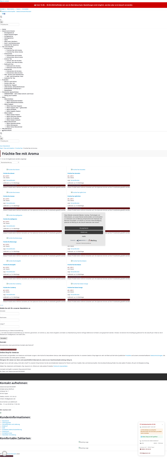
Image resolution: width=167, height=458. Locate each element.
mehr (84, 236)
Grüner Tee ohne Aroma (14, 62)
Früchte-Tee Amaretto (73, 173)
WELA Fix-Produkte (13, 118)
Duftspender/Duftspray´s (12, 88)
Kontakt (2, 9)
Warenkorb (7, 130)
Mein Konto (10, 9)
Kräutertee (8, 69)
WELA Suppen (8, 104)
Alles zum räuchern (10, 41)
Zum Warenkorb (5, 146)
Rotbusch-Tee (8, 64)
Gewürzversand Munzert (8, 454)
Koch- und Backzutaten (12, 43)
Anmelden (25, 9)
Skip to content (4, 1)
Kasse (18, 9)
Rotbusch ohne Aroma (14, 67)
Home (4, 29)
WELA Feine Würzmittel (14, 127)
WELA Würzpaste (12, 125)
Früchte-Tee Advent (8, 173)
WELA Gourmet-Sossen (14, 116)
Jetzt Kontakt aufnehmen (8, 349)
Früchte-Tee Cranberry (9, 287)
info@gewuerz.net (9, 399)
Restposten (8, 90)
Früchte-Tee (8, 48)
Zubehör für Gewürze (11, 45)
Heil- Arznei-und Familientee (14, 74)
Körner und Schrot (10, 81)
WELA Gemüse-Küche (14, 123)
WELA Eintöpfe (11, 109)
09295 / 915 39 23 (10, 396)
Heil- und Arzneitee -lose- (15, 76)
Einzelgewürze (9, 33)
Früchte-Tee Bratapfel (9, 264)
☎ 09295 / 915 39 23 (145, 449)
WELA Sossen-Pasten (13, 114)
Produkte (5, 80)
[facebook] (4, 13)
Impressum (5, 431)
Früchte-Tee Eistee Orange (75, 287)
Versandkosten (10, 180)
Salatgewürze (8, 38)
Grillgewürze (8, 36)
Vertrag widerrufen (6, 456)
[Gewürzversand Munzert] (15, 11)
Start (1, 148)
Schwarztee (8, 53)
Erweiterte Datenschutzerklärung (12, 429)
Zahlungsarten (6, 422)
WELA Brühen (8, 99)
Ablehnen (83, 232)
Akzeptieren (83, 228)
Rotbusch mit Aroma (13, 66)
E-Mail (2, 324)
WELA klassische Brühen (15, 101)
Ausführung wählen (10, 185)
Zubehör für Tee (9, 78)
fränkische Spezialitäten (60, 366)
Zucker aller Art (9, 83)
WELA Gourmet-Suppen (14, 106)
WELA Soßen (8, 113)
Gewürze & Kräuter (8, 31)
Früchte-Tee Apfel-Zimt (74, 196)
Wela (4, 97)
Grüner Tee (8, 59)
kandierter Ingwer (10, 85)
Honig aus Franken (10, 95)
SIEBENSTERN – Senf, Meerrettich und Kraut (18, 94)
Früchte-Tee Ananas (8, 196)
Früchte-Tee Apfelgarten (10, 219)
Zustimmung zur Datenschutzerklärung (11, 330)
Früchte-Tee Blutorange (10, 242)
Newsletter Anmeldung (9, 435)
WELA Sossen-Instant (13, 120)
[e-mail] (3, 13)
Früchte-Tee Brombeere (74, 264)
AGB (3, 428)
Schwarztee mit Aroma (14, 55)
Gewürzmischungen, (156, 355)
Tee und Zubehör (7, 46)
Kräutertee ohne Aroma (14, 73)
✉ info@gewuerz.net (145, 453)
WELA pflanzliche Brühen (15, 102)
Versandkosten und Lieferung (11, 424)
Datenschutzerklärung (86, 243)
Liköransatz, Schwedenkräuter (14, 87)
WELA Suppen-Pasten (14, 111)
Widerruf (4, 426)
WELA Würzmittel (10, 121)
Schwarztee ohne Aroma (15, 57)
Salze (6, 40)
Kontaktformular (7, 433)
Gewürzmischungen (11, 34)
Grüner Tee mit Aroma (14, 60)
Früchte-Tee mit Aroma (14, 50)
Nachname (3, 317)
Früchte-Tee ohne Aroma (15, 52)
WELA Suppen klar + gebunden (17, 108)
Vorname (2, 311)
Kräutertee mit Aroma (14, 71)
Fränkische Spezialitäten (10, 92)
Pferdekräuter (7, 128)
